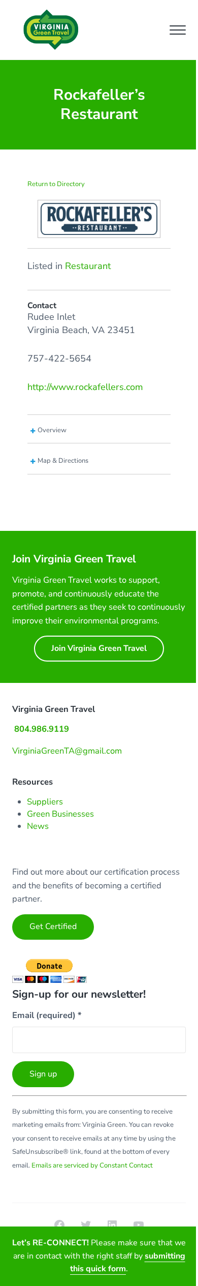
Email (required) (47, 1015)
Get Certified (53, 926)
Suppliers (45, 802)
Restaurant (88, 266)
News (38, 826)
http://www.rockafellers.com (85, 387)
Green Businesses (60, 814)
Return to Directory (56, 184)
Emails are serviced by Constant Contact (92, 1165)
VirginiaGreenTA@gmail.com (67, 751)
